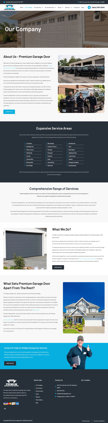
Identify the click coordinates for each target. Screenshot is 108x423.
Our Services (37, 7)
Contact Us (77, 7)
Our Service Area (49, 7)
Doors (59, 7)
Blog (82, 7)
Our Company (28, 7)
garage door (36, 310)
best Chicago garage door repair (87, 258)
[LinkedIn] (5, 408)
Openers (67, 7)
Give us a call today (8, 319)
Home (21, 7)
